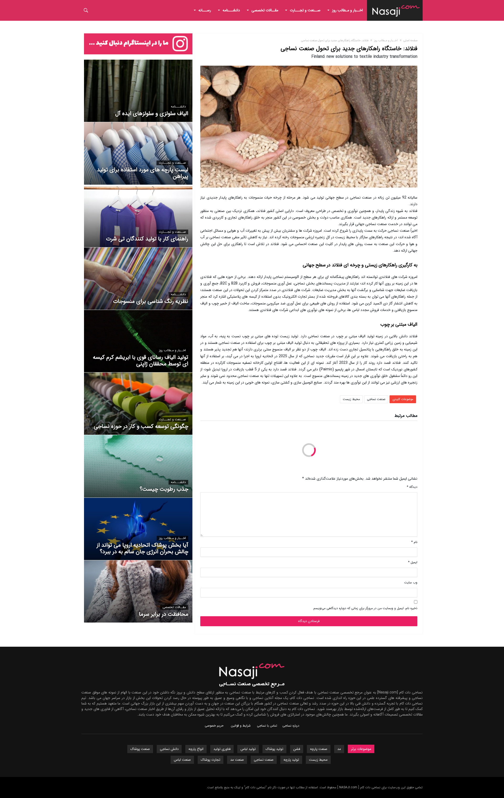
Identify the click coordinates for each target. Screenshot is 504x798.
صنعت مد (237, 760)
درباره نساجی (290, 725)
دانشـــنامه (178, 106)
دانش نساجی (169, 749)
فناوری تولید (221, 749)
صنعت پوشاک (140, 749)
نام (414, 542)
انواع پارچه (195, 749)
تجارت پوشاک (210, 760)
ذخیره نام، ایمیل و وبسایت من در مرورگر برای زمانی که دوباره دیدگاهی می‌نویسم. (365, 608)
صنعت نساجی (376, 399)
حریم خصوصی (214, 725)
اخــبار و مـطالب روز (386, 40)
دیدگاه (412, 486)
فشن (296, 749)
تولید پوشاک (274, 749)
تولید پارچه (291, 760)
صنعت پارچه (318, 749)
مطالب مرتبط (406, 416)
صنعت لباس (182, 760)
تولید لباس (248, 749)
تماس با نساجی (267, 725)
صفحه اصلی (410, 40)
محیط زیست (351, 399)
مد (339, 749)
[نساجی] (396, 4)
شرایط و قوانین (241, 725)
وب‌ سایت (410, 582)
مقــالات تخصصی (174, 607)
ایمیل (412, 562)
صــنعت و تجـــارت (172, 162)
